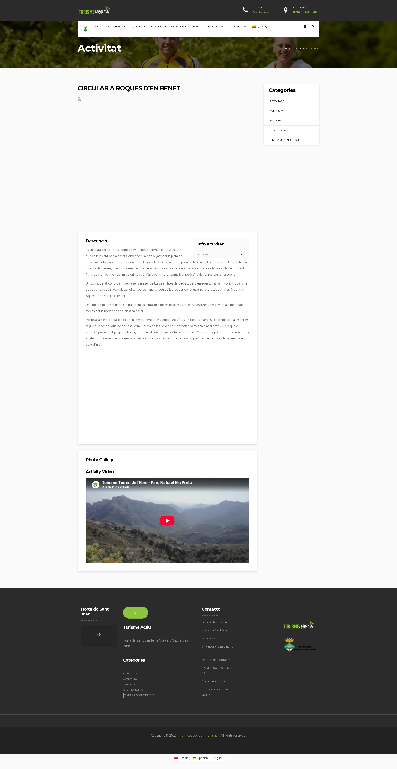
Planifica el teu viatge (167, 26)
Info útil (214, 26)
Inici (97, 26)
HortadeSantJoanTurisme (198, 735)
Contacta (236, 26)
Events (197, 26)
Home (288, 48)
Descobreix (114, 26)
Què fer (137, 26)
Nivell (205, 254)
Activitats (301, 48)
